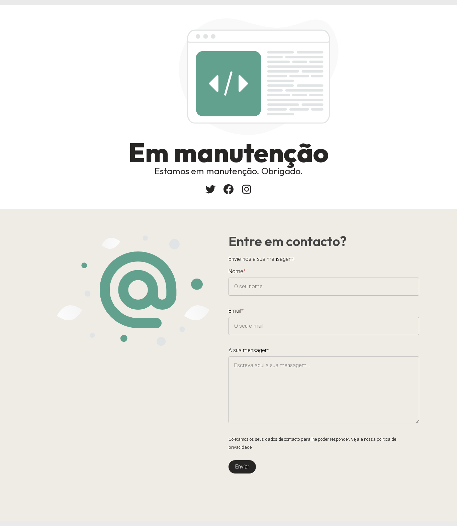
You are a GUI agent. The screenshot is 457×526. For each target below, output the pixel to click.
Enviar (242, 466)
